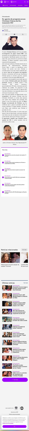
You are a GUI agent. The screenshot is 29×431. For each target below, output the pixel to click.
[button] (10, 261)
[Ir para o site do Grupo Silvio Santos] (12, 408)
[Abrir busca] (24, 1)
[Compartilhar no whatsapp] (6, 34)
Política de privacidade (14, 414)
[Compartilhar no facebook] (14, 34)
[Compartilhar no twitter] (23, 34)
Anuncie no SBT (14, 412)
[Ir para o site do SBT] (22, 408)
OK (14, 426)
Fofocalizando (6, 16)
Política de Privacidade (8, 423)
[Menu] (27, 1)
